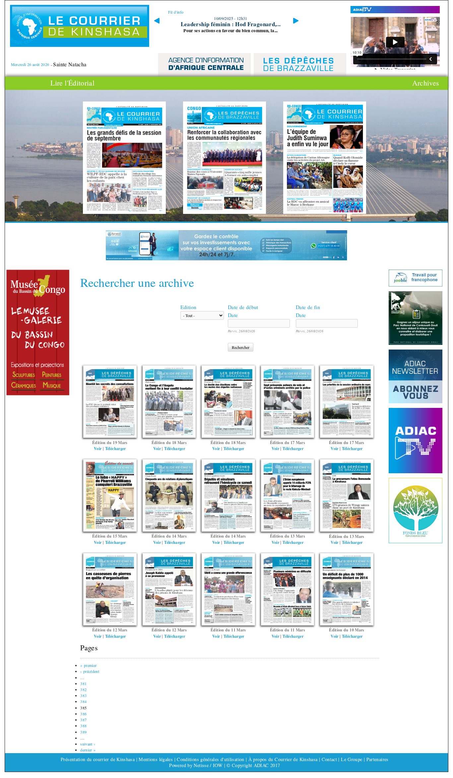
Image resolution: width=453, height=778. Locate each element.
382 (83, 689)
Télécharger (115, 448)
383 (83, 695)
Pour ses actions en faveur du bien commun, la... (230, 30)
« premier (88, 665)
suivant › (87, 743)
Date (233, 314)
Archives (425, 83)
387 (83, 719)
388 (83, 725)
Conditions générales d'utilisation (210, 759)
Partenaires (377, 759)
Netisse (201, 765)
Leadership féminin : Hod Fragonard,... (231, 24)
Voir (97, 448)
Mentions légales (156, 759)
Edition (188, 306)
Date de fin (308, 306)
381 (83, 683)
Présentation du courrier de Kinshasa (98, 759)
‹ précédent (89, 671)
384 (83, 701)
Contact (329, 759)
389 (83, 732)
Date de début (243, 306)
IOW (218, 765)
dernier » (88, 749)
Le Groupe (351, 759)
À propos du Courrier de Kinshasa (283, 759)
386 (83, 713)
